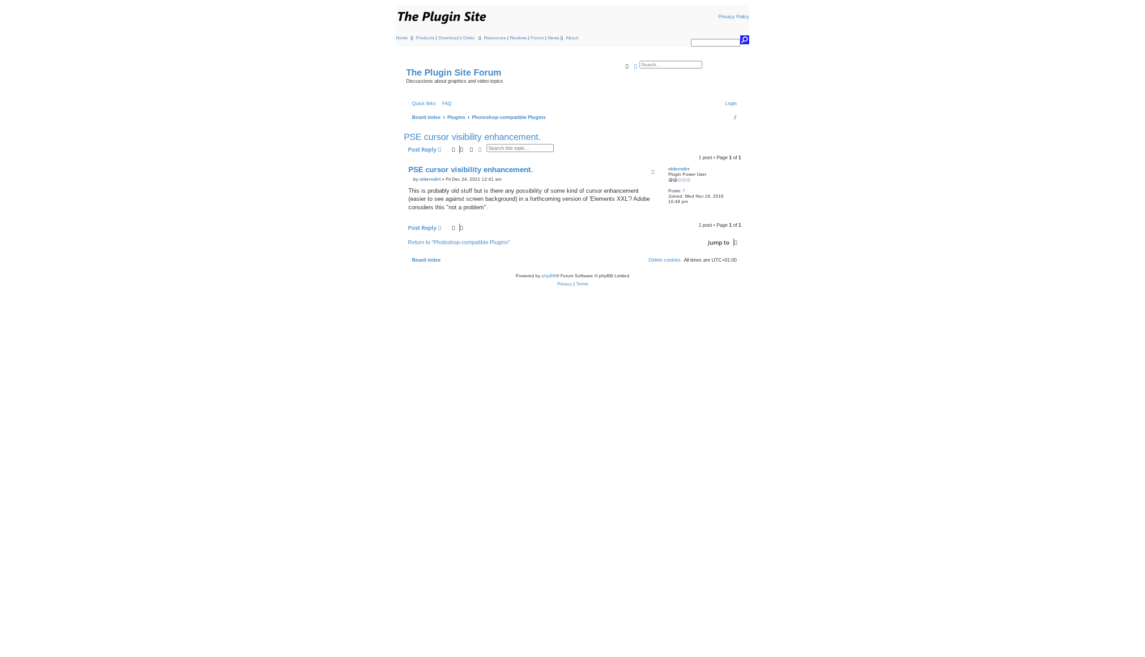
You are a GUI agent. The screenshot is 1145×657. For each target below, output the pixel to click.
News (553, 37)
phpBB (549, 275)
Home (402, 37)
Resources (495, 37)
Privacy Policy (733, 16)
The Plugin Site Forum (453, 72)
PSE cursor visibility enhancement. (472, 137)
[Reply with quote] (653, 171)
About (572, 37)
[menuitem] (445, 103)
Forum (537, 37)
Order (469, 37)
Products (425, 37)
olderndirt (678, 168)
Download (448, 37)
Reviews (518, 37)
